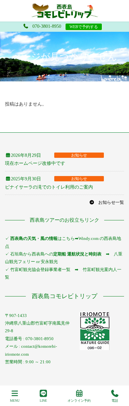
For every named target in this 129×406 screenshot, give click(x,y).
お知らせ (79, 155)
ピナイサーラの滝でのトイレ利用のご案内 (49, 187)
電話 (114, 400)
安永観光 (49, 261)
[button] (106, 202)
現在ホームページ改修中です (35, 163)
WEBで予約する (83, 26)
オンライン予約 (79, 400)
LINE (43, 400)
